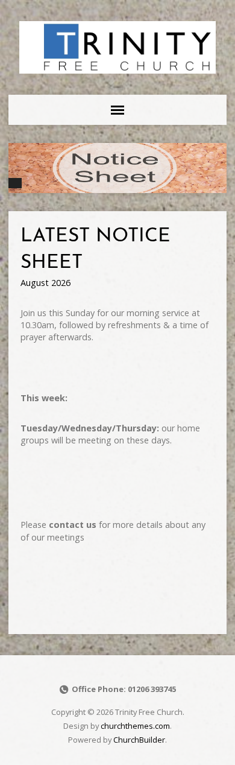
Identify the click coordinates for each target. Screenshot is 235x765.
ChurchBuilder (139, 739)
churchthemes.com (135, 725)
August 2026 (45, 282)
